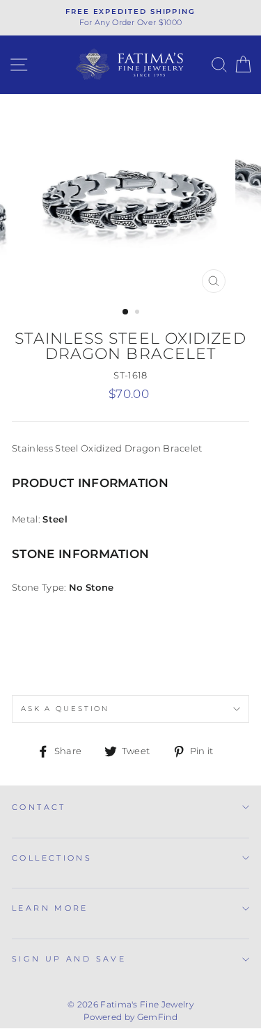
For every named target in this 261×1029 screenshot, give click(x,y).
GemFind (157, 1017)
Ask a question (65, 708)
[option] (130, 18)
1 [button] (125, 312)
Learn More (50, 908)
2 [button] (138, 313)
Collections (52, 858)
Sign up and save (69, 959)
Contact (39, 807)
